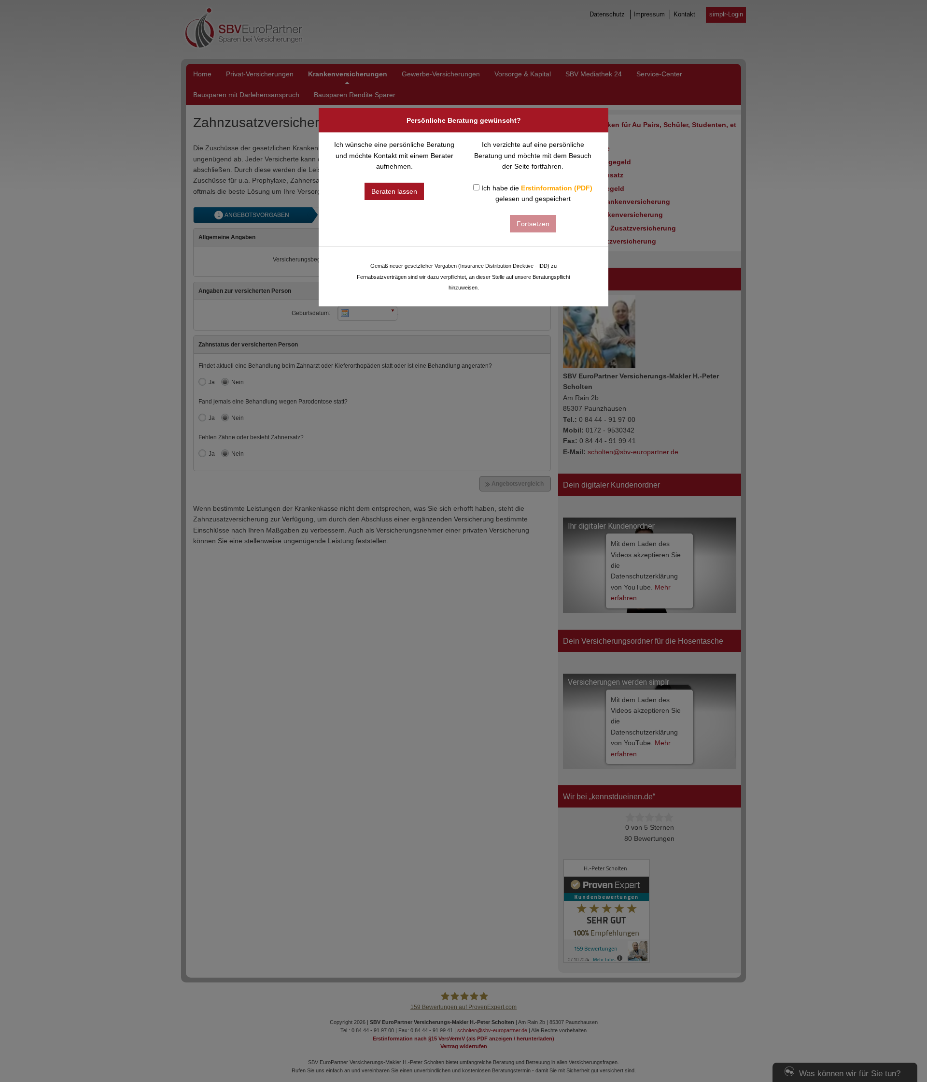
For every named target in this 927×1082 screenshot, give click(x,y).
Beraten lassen (394, 191)
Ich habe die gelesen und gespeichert (535, 193)
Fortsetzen (533, 224)
